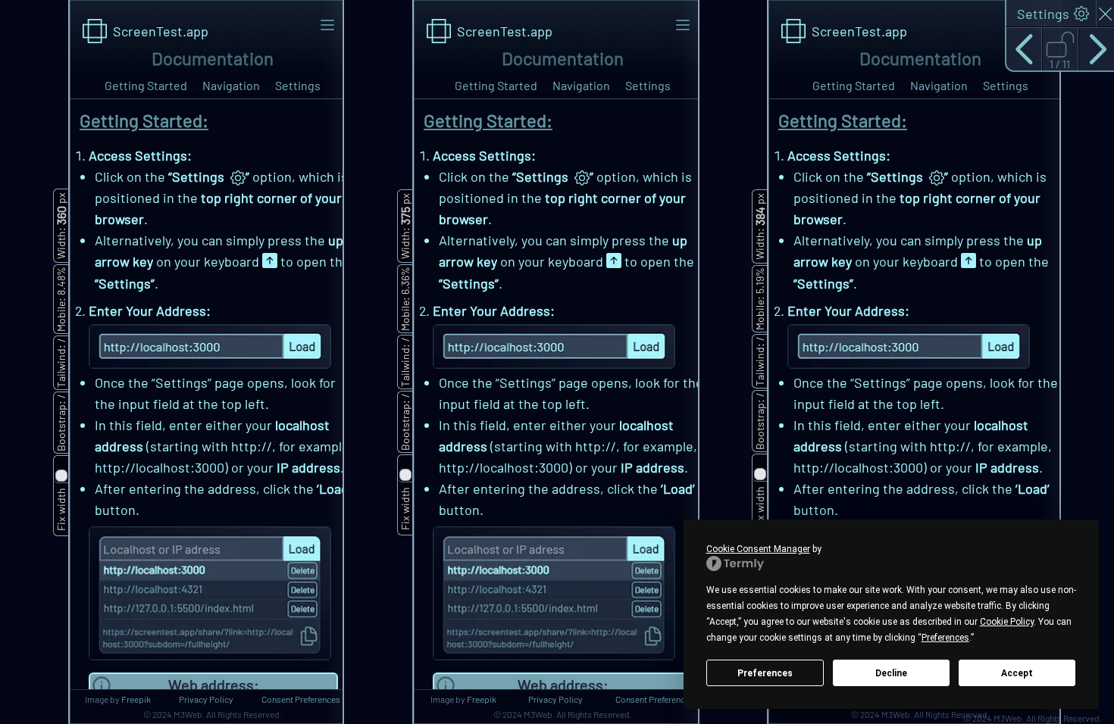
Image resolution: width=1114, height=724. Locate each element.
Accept (1017, 673)
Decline (891, 673)
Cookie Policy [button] (1007, 621)
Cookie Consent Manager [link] (758, 549)
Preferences (765, 673)
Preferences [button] (945, 637)
